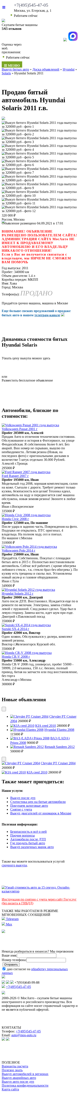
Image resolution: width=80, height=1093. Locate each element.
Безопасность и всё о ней (28, 831)
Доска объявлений (45, 69)
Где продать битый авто (27, 843)
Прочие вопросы (22, 835)
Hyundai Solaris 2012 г (17, 593)
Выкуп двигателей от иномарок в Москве (40, 813)
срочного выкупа (14, 865)
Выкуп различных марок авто (32, 847)
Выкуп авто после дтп (18, 1081)
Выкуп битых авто (15, 69)
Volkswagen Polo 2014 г (18, 550)
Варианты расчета (15, 1066)
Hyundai (68, 69)
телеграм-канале (47, 315)
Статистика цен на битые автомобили (38, 802)
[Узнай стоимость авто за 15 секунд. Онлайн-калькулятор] (40, 891)
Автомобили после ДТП (28, 839)
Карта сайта (10, 1089)
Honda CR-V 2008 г (16, 656)
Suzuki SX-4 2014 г (15, 629)
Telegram (12, 919)
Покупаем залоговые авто (29, 805)
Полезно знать (12, 1070)
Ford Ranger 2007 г (15, 476)
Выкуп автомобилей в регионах (25, 1074)
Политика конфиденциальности (25, 1085)
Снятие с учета (21, 809)
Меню (13, 65)
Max (8, 924)
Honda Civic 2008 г (15, 519)
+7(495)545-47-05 (31, 5)
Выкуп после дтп (22, 798)
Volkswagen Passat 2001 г (20, 429)
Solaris (6, 73)
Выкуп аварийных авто (19, 1078)
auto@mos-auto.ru (23, 1035)
